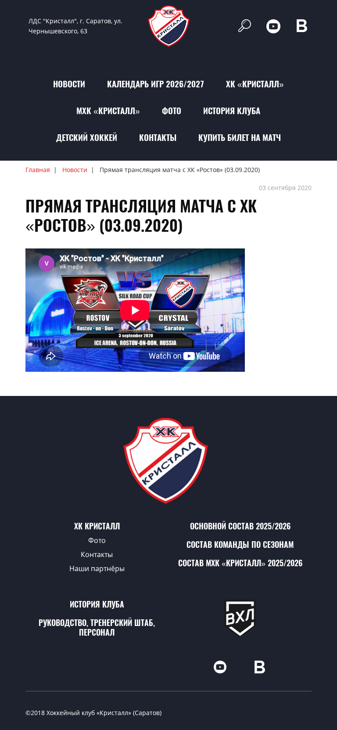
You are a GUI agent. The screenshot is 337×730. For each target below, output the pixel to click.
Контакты (157, 137)
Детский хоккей (86, 137)
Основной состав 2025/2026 (240, 526)
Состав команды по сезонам (240, 544)
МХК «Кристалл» (108, 110)
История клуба (231, 110)
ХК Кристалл (97, 526)
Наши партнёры (97, 568)
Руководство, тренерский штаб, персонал (97, 627)
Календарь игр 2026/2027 (155, 84)
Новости (69, 84)
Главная (37, 169)
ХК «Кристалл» (255, 84)
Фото (171, 110)
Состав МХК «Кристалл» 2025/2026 (240, 562)
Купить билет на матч (239, 137)
